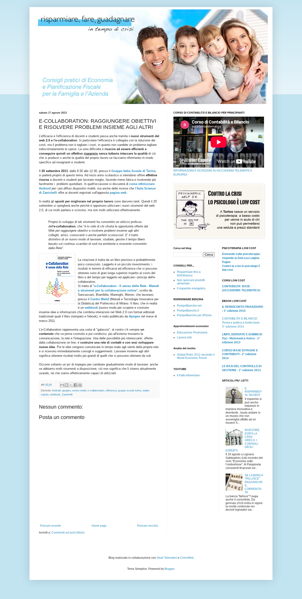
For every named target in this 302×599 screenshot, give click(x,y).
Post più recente (50, 525)
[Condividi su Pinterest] (80, 385)
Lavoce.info (184, 337)
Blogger (169, 568)
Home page (99, 525)
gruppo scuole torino (129, 390)
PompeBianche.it (188, 310)
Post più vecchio (147, 525)
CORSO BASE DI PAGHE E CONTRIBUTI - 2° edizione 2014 (240, 354)
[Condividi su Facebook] (75, 385)
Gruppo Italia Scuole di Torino (133, 171)
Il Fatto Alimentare (188, 375)
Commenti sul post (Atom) (67, 532)
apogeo (66, 390)
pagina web (118, 192)
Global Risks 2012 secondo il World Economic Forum (195, 356)
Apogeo (134, 316)
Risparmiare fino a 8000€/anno (189, 273)
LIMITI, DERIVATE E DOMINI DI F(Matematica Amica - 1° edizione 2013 (242, 338)
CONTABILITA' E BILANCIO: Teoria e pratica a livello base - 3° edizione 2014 (241, 322)
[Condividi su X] (71, 385)
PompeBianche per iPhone (194, 315)
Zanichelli (67, 394)
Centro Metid (99, 299)
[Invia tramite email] (62, 385)
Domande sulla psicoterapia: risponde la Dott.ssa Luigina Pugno (241, 258)
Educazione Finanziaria (192, 332)
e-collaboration (96, 390)
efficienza (111, 390)
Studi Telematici (167, 557)
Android (56, 390)
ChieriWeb (187, 557)
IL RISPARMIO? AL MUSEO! (253, 392)
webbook (91, 307)
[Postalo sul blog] (66, 385)
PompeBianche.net (189, 305)
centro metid (79, 390)
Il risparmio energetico (191, 288)
